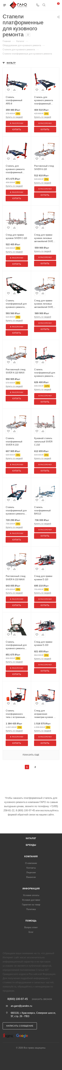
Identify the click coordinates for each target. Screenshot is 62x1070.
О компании (31, 863)
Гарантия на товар (31, 904)
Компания (31, 856)
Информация (31, 888)
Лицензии (31, 872)
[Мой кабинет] (50, 5)
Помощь (31, 920)
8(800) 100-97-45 (17, 999)
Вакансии (31, 877)
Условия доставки (31, 900)
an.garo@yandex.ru (21, 1005)
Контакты (31, 868)
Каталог (31, 838)
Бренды (31, 845)
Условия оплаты (31, 895)
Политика (31, 909)
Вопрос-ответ (31, 927)
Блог (31, 932)
